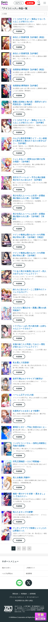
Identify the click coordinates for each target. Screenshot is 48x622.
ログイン (18, 3)
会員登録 (30, 3)
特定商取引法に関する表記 (24, 600)
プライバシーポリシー (16, 597)
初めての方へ (6, 568)
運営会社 (15, 594)
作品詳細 (19, 31)
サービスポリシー (33, 597)
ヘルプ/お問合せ (7, 573)
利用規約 (24, 594)
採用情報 (33, 594)
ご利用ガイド (30, 568)
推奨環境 (29, 573)
